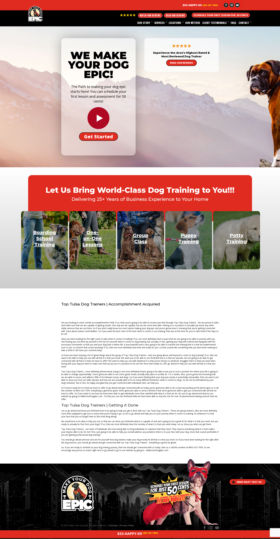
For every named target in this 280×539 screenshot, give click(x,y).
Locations (175, 23)
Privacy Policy (127, 525)
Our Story (143, 23)
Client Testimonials (214, 23)
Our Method (192, 23)
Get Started (98, 136)
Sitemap (113, 525)
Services (159, 23)
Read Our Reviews (175, 15)
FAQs (233, 23)
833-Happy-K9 (192, 5)
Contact (244, 23)
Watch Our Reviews (150, 15)
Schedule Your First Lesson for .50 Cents (221, 15)
